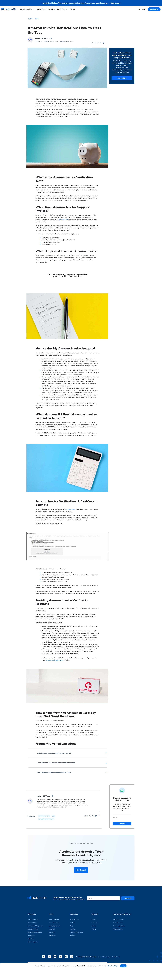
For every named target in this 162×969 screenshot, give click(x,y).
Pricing (72, 9)
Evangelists (31, 935)
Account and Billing (118, 926)
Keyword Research (54, 923)
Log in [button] (144, 9)
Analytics (51, 932)
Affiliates (94, 923)
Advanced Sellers (33, 929)
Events (94, 926)
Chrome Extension (33, 942)
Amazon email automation (54, 660)
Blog (36, 19)
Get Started (81, 870)
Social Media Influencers (35, 932)
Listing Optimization (55, 926)
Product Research (54, 919)
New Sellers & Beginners (35, 926)
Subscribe (127, 898)
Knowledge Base (118, 923)
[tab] (67, 753)
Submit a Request (118, 919)
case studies (71, 509)
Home (30, 19)
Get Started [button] (154, 9)
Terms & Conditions (104, 957)
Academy (73, 929)
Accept (123, 966)
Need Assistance (118, 929)
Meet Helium (121, 78)
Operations (52, 929)
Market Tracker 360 (33, 919)
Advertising (52, 935)
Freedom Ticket (74, 919)
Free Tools (31, 939)
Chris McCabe (64, 220)
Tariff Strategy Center (76, 932)
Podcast (72, 923)
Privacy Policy (116, 957)
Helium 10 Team (41, 38)
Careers (94, 919)
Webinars (73, 935)
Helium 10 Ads (32, 923)
